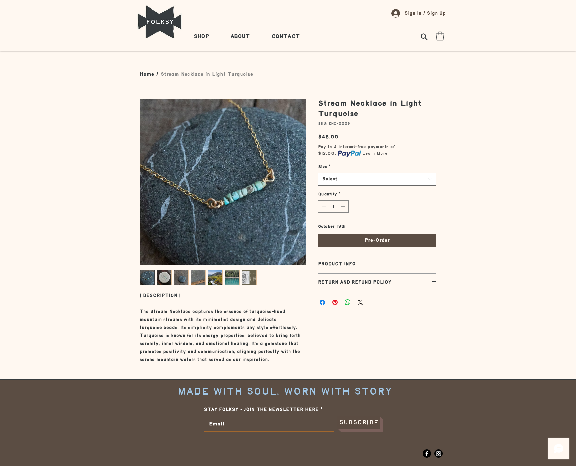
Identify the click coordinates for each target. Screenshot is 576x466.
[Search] (424, 37)
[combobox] (377, 179)
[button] (440, 36)
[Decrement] (323, 206)
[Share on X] (360, 302)
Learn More (374, 153)
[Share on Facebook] (322, 302)
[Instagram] (438, 453)
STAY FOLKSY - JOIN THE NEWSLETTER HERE (261, 409)
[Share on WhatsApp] (348, 302)
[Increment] (343, 206)
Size (324, 167)
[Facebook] (427, 453)
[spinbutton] (333, 206)
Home (147, 74)
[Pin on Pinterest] (335, 302)
